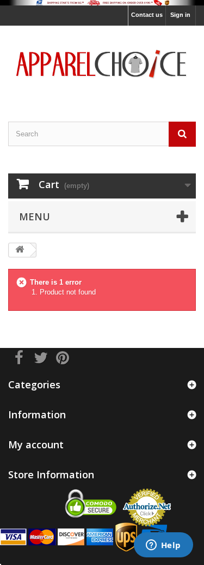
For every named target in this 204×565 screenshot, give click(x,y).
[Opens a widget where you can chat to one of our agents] (163, 546)
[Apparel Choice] (102, 64)
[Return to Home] (19, 250)
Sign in (180, 14)
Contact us (147, 14)
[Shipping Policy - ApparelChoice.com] (102, 2)
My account (36, 444)
